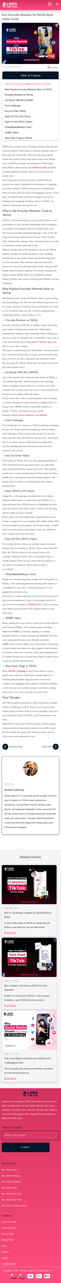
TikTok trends (39, 167)
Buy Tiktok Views (9, 1188)
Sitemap (5, 1252)
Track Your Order (9, 1222)
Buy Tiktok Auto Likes (11, 1194)
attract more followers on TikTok (29, 415)
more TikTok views (42, 342)
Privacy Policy (8, 1234)
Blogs (4, 1246)
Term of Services (9, 1228)
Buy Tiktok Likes (9, 1170)
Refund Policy (8, 1240)
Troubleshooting (9, 1264)
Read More (10, 932)
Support (5, 1258)
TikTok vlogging (16, 671)
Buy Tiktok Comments (11, 1182)
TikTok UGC (35, 604)
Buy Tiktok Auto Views (12, 1200)
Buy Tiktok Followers (11, 1176)
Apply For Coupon (12, 1127)
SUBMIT (25, 1147)
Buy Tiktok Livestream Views (14, 1206)
